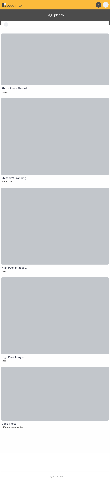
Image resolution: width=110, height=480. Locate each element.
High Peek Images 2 (14, 267)
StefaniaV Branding (14, 178)
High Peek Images (13, 357)
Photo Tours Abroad (14, 88)
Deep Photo (9, 423)
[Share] (4, 37)
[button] (98, 5)
